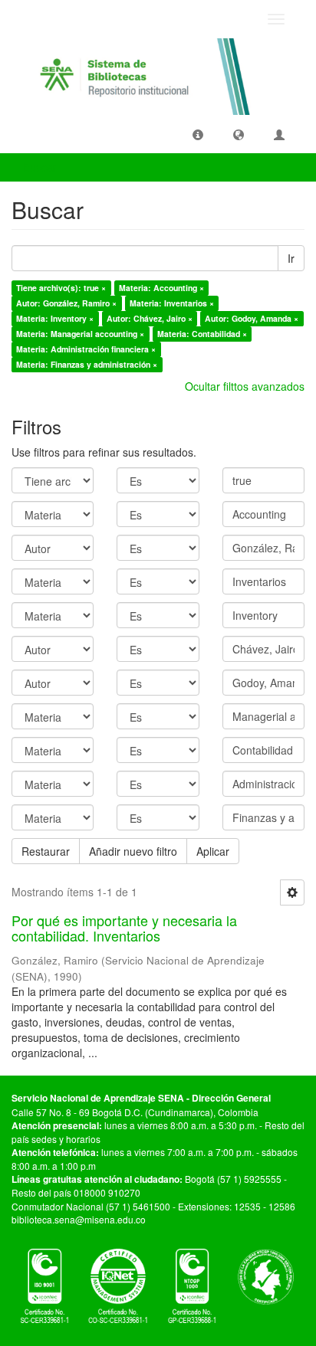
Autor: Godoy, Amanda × (251, 318)
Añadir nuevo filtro (133, 851)
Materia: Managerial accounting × (80, 333)
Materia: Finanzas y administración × (86, 364)
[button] (198, 134)
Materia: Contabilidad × (202, 333)
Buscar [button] (41, 167)
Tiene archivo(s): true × (61, 287)
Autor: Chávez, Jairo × (150, 318)
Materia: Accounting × (161, 287)
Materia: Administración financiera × (86, 349)
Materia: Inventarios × (172, 303)
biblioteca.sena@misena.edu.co (79, 1219)
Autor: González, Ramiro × (66, 303)
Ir (291, 258)
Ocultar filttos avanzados (244, 386)
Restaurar (45, 851)
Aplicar (212, 851)
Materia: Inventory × (55, 318)
